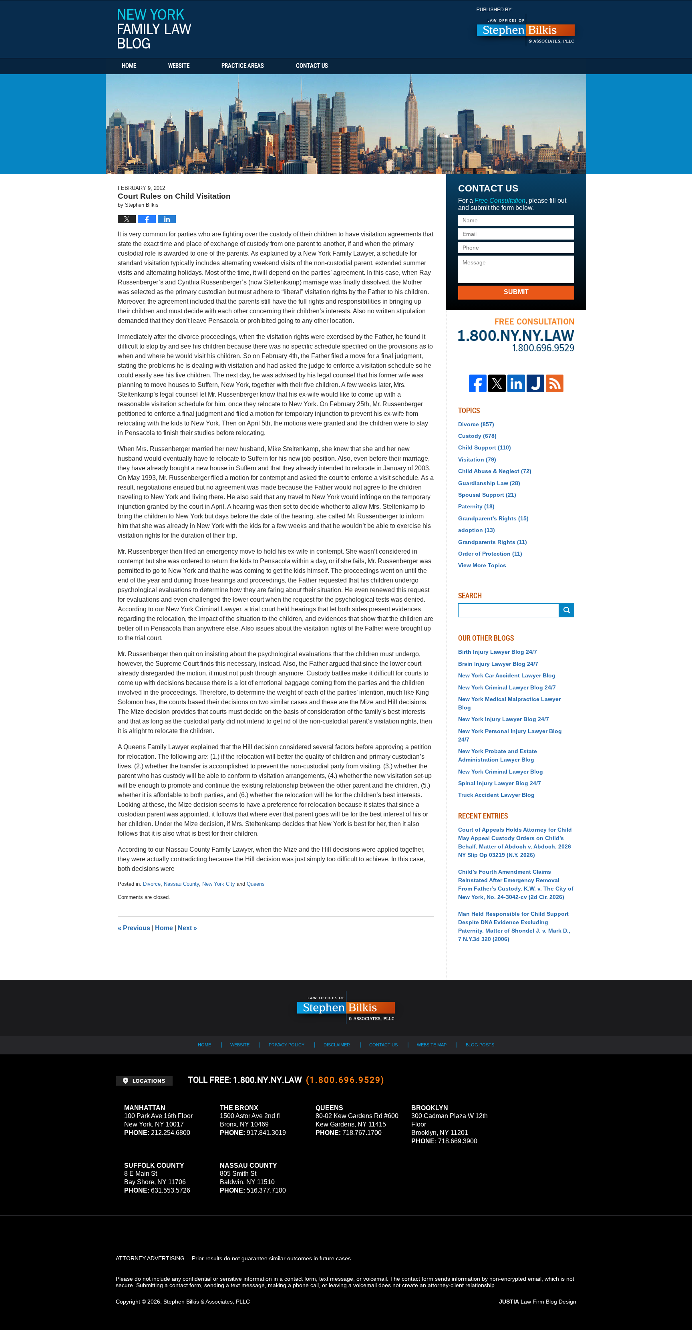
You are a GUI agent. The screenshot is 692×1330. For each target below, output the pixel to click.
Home (129, 66)
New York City (218, 884)
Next (187, 928)
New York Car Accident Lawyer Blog (506, 675)
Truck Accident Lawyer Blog (496, 795)
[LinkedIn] (516, 383)
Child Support (484, 447)
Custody (477, 436)
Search (566, 610)
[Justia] (535, 383)
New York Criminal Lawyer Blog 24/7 (507, 687)
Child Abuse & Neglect (494, 471)
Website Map (432, 1044)
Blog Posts (480, 1044)
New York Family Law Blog (154, 28)
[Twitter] (497, 383)
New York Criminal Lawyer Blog (500, 771)
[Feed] (554, 383)
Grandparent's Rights (493, 518)
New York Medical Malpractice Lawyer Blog (509, 703)
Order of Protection (490, 553)
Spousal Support (487, 495)
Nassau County (181, 884)
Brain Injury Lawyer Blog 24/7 (498, 664)
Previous (134, 928)
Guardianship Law (489, 483)
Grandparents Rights (492, 542)
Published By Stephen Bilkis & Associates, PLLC (525, 27)
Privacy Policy (286, 1044)
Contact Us (312, 66)
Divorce (152, 884)
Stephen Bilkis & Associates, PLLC (206, 1301)
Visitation (477, 459)
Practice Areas (242, 66)
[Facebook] (477, 383)
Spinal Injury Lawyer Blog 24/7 (499, 783)
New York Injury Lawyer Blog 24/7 (503, 719)
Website (178, 66)
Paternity (476, 506)
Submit (516, 291)
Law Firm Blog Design (537, 1301)
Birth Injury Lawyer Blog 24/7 (497, 652)
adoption (476, 530)
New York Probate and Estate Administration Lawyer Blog (497, 755)
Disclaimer (337, 1044)
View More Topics (482, 565)
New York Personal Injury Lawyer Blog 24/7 (510, 735)
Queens (256, 884)
